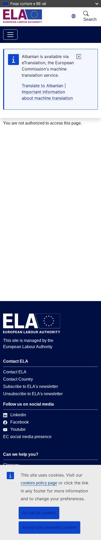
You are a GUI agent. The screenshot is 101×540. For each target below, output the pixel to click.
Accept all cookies (39, 513)
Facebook (19, 422)
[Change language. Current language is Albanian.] (73, 16)
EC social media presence (27, 436)
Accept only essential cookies (49, 527)
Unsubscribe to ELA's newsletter (33, 394)
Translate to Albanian (42, 85)
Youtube (18, 429)
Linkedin (18, 415)
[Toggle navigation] (10, 34)
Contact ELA (14, 372)
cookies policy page (39, 483)
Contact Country (18, 379)
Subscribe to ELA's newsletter (30, 386)
